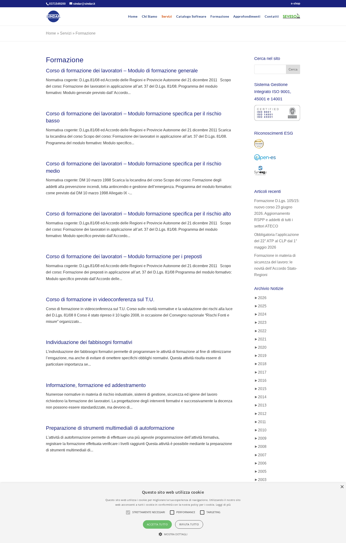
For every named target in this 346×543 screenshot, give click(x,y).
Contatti (272, 16)
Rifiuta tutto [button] (189, 524)
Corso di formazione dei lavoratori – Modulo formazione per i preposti (124, 256)
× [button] (342, 487)
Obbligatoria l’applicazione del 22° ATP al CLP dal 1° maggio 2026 (276, 241)
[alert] (173, 513)
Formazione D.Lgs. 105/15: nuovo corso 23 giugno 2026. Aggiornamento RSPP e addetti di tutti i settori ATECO (276, 213)
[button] (173, 534)
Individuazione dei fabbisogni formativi (89, 342)
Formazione (219, 16)
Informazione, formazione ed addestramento (96, 385)
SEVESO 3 (290, 19)
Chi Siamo (149, 16)
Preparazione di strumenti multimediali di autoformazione (110, 428)
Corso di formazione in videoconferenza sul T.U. (100, 299)
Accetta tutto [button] (157, 524)
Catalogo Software (191, 16)
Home (132, 16)
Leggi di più (223, 504)
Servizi (166, 16)
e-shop (295, 3)
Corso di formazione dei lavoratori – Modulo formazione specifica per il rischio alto (138, 214)
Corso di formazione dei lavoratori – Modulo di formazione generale (122, 71)
